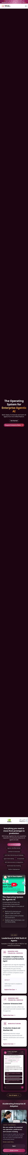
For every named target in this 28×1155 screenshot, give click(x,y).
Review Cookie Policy (8, 1142)
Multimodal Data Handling (14, 865)
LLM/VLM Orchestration (14, 851)
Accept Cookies (14, 1150)
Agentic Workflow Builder (14, 848)
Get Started (14, 421)
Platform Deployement (14, 869)
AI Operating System (14, 844)
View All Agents (13, 1095)
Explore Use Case (9, 989)
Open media (20, 892)
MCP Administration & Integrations (14, 862)
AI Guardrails (20, 858)
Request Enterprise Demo (13, 425)
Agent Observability (9, 858)
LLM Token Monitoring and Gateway (14, 855)
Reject (14, 1146)
